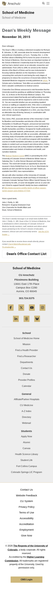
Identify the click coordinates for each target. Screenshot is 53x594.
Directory (26, 417)
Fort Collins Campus (26, 466)
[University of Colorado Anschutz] (11, 4)
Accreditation (26, 524)
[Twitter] (21, 312)
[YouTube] (32, 312)
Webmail (26, 423)
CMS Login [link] (26, 579)
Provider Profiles (26, 380)
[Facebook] (11, 312)
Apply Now (26, 436)
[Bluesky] (37, 323)
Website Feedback (26, 495)
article (45, 81)
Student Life (26, 460)
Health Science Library (26, 454)
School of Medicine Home (26, 338)
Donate (26, 374)
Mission (26, 344)
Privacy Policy (26, 507)
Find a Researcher (26, 356)
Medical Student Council (15, 156)
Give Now (26, 535)
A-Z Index (26, 411)
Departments (26, 362)
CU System (26, 501)
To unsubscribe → (9, 247)
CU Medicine (26, 405)
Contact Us (26, 368)
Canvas (26, 448)
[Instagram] (42, 312)
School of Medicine (18, 12)
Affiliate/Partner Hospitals (26, 399)
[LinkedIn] (16, 323)
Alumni (26, 442)
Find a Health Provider (26, 350)
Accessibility (26, 518)
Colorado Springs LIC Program (26, 472)
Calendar (26, 386)
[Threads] (26, 323)
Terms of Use (26, 512)
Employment (27, 529)
